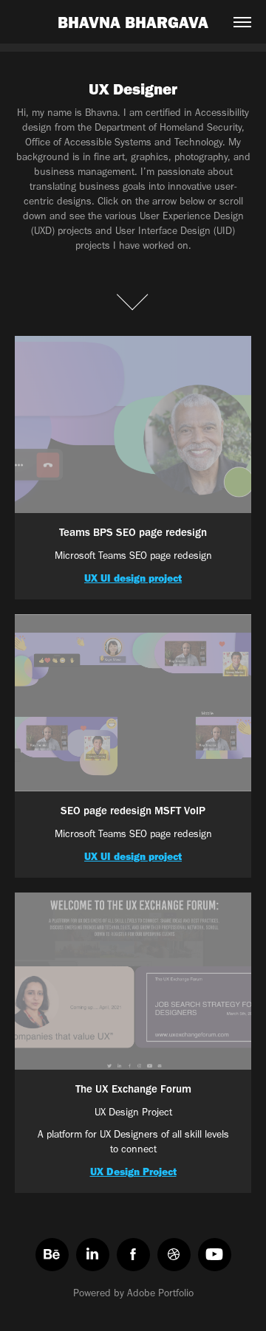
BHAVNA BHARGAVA (133, 22)
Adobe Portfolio (160, 1293)
